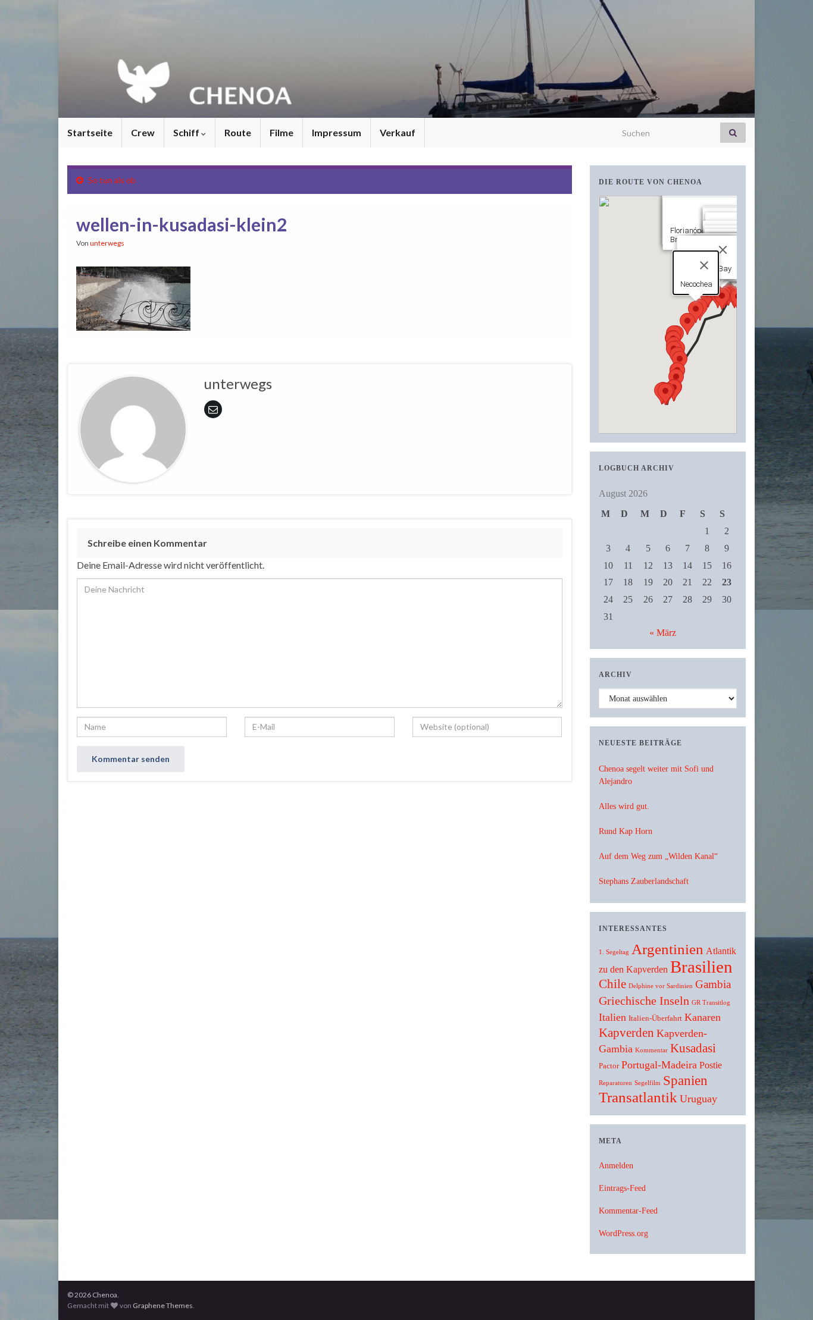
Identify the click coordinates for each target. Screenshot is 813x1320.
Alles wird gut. (624, 806)
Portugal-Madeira (659, 1065)
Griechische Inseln (644, 1000)
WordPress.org (623, 1233)
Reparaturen (615, 1083)
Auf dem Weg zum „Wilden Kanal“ (658, 856)
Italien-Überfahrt (655, 1018)
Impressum (336, 132)
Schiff (187, 132)
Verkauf (397, 132)
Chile (612, 983)
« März (662, 633)
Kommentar (651, 1050)
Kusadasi (693, 1048)
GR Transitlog (711, 1002)
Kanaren (702, 1017)
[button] (722, 299)
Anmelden (616, 1165)
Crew (143, 132)
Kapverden (626, 1032)
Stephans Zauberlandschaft (644, 881)
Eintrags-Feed (622, 1188)
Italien (612, 1017)
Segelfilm (647, 1083)
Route (237, 132)
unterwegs (107, 243)
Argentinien (667, 949)
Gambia (713, 984)
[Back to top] (786, 1293)
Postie (710, 1065)
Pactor (609, 1066)
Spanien (685, 1080)
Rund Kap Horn (625, 831)
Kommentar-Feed (628, 1210)
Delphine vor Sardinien (660, 986)
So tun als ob (112, 180)
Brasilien (701, 966)
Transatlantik (638, 1097)
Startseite (89, 132)
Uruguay (698, 1099)
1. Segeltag (614, 952)
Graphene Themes (163, 1305)
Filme (281, 132)
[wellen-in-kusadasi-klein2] (133, 296)
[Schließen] (722, 250)
